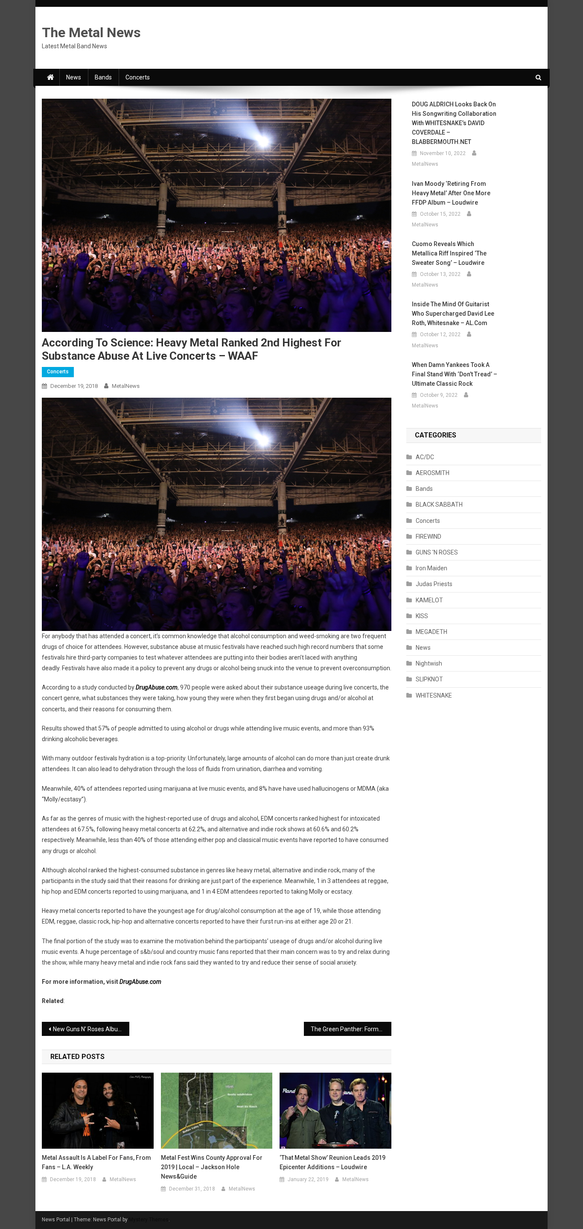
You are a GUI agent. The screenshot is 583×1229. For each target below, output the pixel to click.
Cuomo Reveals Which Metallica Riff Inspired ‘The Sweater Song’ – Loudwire (449, 253)
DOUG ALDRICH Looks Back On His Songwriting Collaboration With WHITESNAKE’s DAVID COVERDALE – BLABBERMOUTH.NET (454, 123)
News (73, 77)
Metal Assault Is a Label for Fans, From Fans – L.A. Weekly (96, 1162)
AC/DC (425, 457)
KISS (422, 616)
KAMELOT (429, 600)
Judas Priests (434, 584)
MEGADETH (431, 631)
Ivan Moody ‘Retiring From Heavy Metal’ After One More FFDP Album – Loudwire (451, 193)
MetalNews (126, 386)
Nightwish (429, 663)
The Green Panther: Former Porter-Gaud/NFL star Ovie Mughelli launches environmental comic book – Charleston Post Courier (351, 1029)
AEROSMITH (432, 472)
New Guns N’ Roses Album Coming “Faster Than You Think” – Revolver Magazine (91, 1029)
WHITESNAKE (434, 695)
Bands (103, 77)
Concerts (137, 77)
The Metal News (91, 32)
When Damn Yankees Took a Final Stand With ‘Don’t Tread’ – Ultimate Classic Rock (454, 374)
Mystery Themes (149, 1220)
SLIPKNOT (429, 679)
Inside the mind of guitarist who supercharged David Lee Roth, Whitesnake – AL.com (453, 313)
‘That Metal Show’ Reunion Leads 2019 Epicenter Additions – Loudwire (332, 1162)
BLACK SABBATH (439, 504)
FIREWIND (428, 536)
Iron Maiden (431, 568)
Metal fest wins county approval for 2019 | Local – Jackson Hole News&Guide (211, 1167)
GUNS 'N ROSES (437, 552)
